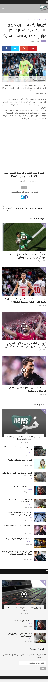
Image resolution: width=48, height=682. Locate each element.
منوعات (30, 478)
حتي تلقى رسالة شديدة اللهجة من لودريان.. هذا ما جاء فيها (24, 438)
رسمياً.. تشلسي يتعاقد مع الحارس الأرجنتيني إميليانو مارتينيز (27, 256)
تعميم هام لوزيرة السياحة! (23, 486)
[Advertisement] (24, 147)
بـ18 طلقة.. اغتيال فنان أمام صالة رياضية (18, 538)
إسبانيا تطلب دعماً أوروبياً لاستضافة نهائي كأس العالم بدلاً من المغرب (22, 209)
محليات (30, 489)
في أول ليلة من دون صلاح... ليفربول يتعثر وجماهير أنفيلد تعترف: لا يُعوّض (25, 345)
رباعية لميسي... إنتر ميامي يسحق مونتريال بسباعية (27, 389)
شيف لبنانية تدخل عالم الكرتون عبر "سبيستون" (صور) (20, 500)
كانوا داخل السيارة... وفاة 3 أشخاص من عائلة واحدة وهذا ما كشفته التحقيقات (17, 553)
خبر (44, 19)
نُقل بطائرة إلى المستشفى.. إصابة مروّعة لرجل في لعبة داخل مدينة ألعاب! (18, 513)
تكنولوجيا (29, 452)
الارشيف (37, 19)
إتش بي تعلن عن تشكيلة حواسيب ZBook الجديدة (18, 448)
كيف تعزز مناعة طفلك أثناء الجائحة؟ (20, 460)
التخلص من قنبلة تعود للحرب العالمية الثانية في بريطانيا (17, 474)
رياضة (30, 19)
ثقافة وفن (29, 504)
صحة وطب (29, 463)
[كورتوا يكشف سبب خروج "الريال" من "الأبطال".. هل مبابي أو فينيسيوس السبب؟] (24, 67)
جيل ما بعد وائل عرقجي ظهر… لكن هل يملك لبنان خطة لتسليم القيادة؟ (24, 300)
